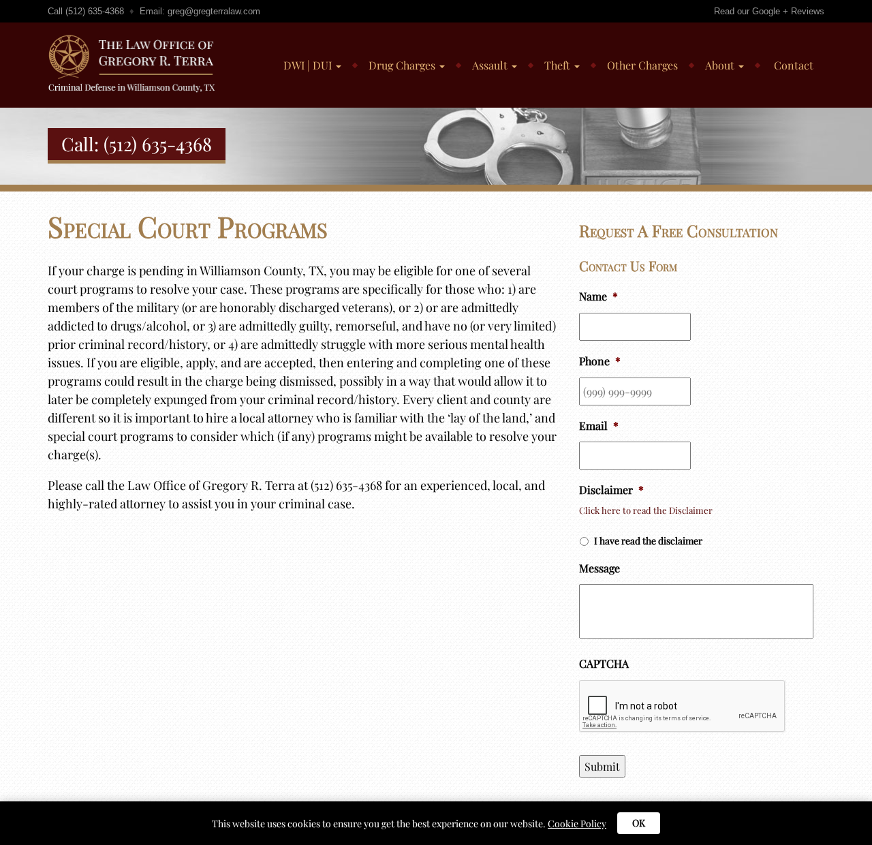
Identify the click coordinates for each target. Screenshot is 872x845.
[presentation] (682, 706)
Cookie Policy (577, 823)
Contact (792, 65)
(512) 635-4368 (94, 11)
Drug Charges (403, 65)
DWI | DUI (308, 65)
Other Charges (642, 65)
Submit (602, 766)
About (721, 65)
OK (638, 822)
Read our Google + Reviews (769, 11)
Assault (491, 65)
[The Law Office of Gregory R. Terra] (137, 39)
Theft (558, 65)
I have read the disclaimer (648, 540)
